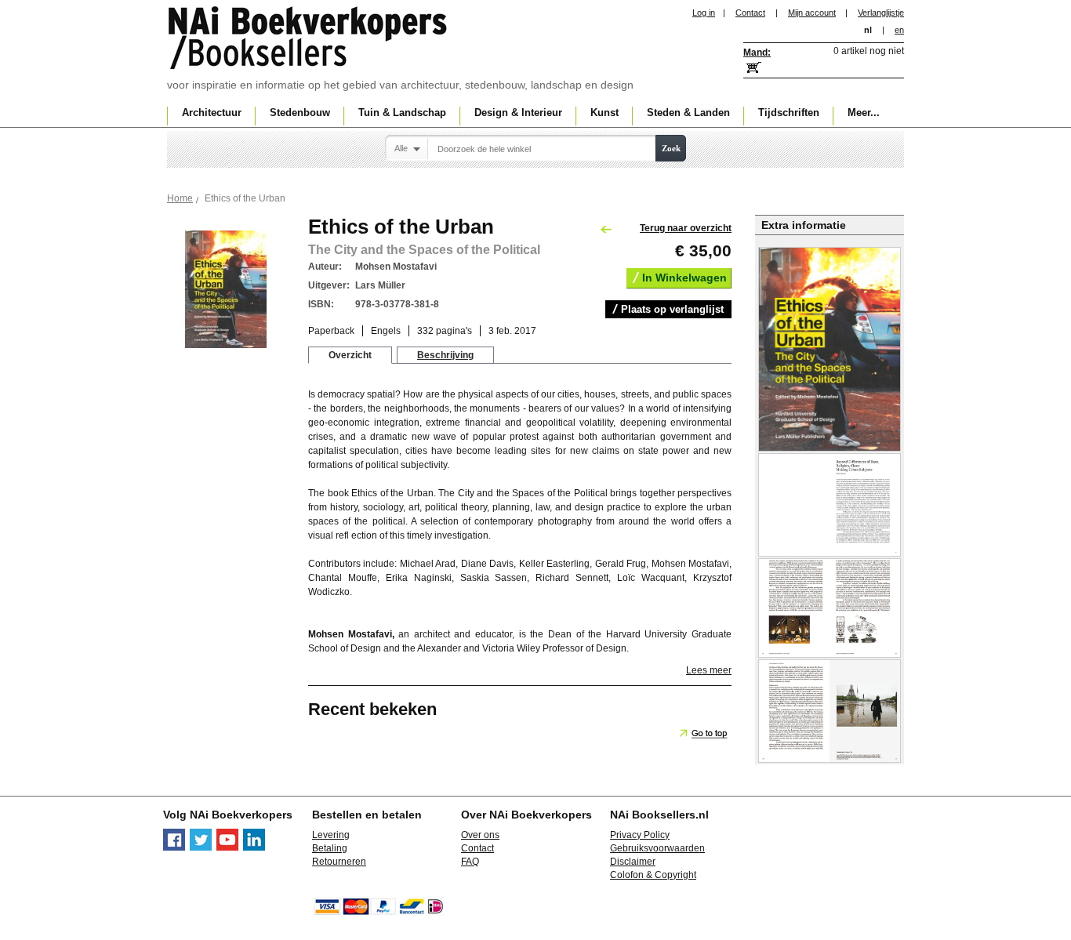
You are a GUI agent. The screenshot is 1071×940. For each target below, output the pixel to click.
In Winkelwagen (684, 277)
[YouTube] (227, 847)
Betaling (329, 848)
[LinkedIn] (254, 847)
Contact (750, 12)
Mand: (757, 52)
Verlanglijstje (881, 12)
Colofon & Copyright (653, 874)
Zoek (671, 148)
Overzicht (350, 355)
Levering (331, 834)
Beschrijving (445, 355)
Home (180, 198)
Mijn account (812, 12)
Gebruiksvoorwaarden (657, 848)
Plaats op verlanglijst (672, 309)
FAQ (470, 861)
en (899, 29)
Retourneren (339, 861)
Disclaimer (632, 861)
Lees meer (709, 670)
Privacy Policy (640, 834)
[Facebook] (174, 847)
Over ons (480, 834)
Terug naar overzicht (686, 228)
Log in (703, 12)
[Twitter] (201, 847)
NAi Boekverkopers (309, 39)
